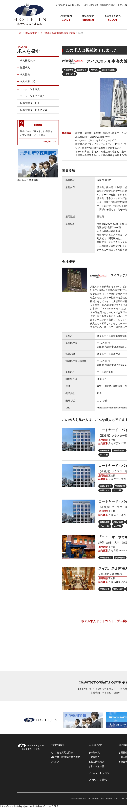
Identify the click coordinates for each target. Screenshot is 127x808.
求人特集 (25, 74)
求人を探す (88, 16)
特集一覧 (95, 752)
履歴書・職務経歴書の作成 (66, 757)
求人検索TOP (27, 60)
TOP (19, 33)
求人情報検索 (97, 761)
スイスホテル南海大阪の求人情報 (57, 33)
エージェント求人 (30, 89)
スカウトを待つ (113, 16)
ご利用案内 (66, 16)
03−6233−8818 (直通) (89, 689)
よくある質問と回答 (62, 752)
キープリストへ (50, 141)
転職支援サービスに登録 (33, 110)
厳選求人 (25, 67)
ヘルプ (55, 761)
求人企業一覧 (27, 81)
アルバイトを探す (99, 772)
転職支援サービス (30, 103)
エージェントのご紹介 (32, 96)
